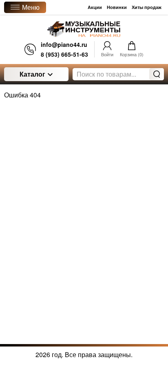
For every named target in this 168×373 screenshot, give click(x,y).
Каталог (32, 74)
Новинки (117, 7)
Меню (31, 7)
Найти (156, 74)
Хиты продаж (146, 7)
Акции (95, 7)
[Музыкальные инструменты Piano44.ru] (84, 29)
